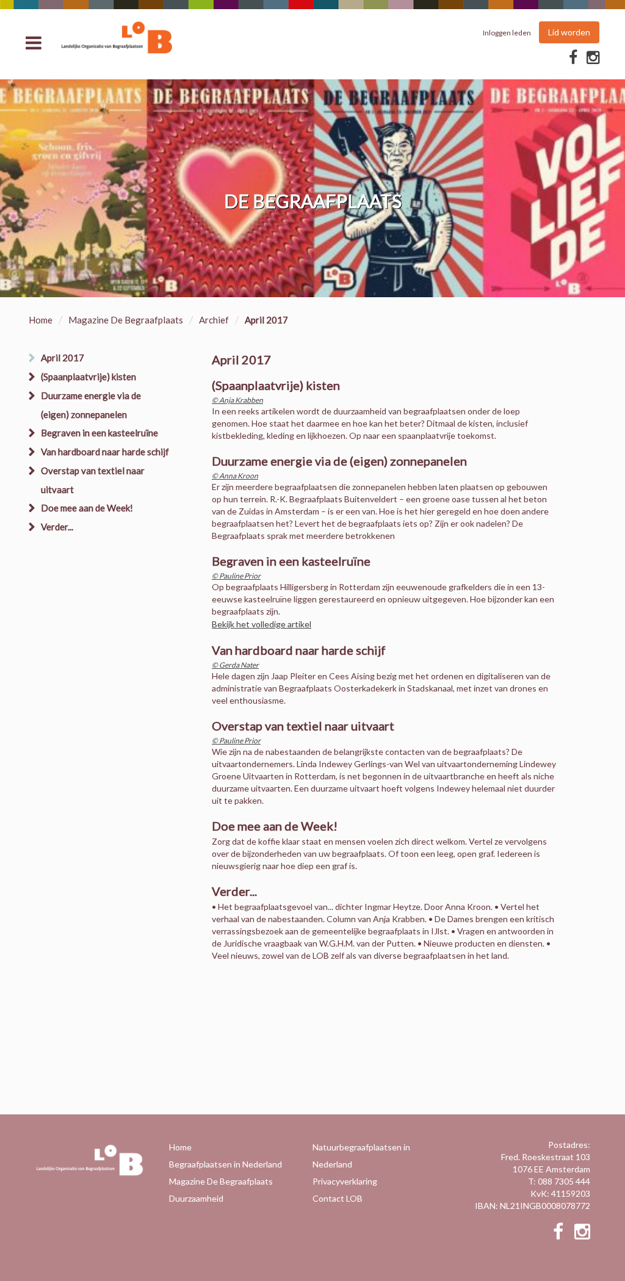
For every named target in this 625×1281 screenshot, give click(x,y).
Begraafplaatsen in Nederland (225, 1164)
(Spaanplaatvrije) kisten (88, 376)
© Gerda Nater (235, 664)
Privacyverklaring (344, 1181)
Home (40, 319)
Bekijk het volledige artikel (261, 624)
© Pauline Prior (236, 575)
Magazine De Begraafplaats (125, 319)
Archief (214, 319)
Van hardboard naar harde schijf (105, 451)
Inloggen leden (507, 32)
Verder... (57, 526)
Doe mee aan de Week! (87, 507)
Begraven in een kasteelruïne (99, 432)
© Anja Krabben (237, 400)
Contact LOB (337, 1198)
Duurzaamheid (196, 1198)
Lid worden (569, 32)
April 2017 (62, 357)
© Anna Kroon (235, 475)
